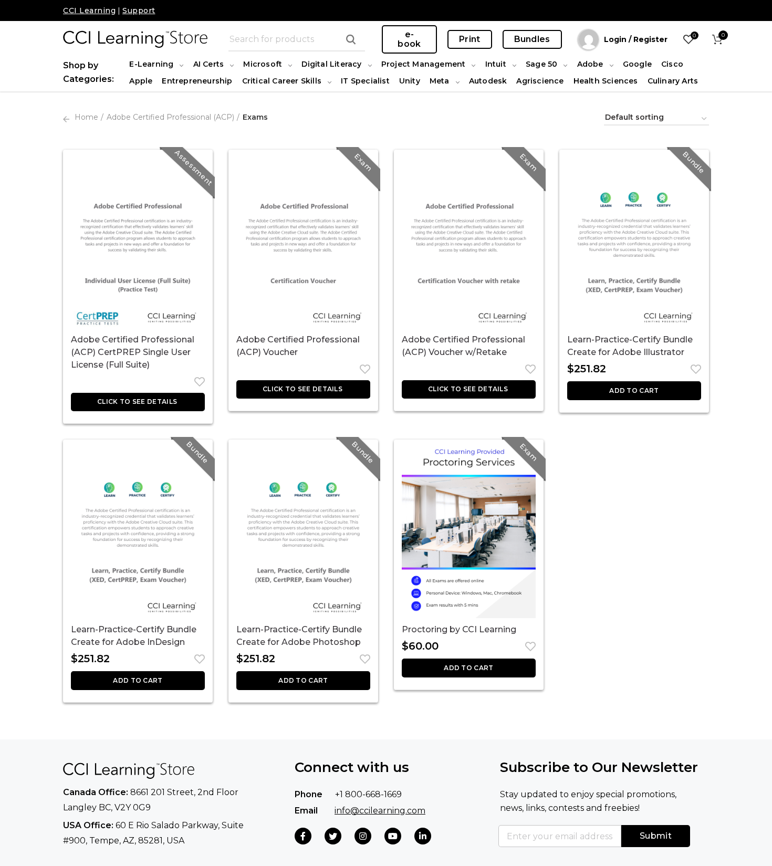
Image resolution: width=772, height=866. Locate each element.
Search (351, 39)
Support (138, 10)
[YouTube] (392, 836)
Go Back (66, 119)
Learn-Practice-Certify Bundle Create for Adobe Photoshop (299, 635)
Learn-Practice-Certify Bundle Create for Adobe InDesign (133, 635)
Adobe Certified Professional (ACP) (170, 117)
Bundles (532, 39)
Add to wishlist (197, 382)
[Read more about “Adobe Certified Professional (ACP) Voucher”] (303, 389)
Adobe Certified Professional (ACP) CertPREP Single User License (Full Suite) (132, 352)
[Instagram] (362, 836)
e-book (409, 39)
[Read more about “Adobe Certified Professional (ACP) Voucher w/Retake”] (469, 389)
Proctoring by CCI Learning (459, 629)
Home (86, 117)
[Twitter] (333, 836)
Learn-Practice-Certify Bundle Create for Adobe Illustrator (630, 346)
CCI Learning (89, 10)
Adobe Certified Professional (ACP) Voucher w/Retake (463, 346)
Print (470, 39)
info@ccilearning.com (380, 811)
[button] (634, 390)
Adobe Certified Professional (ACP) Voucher (298, 346)
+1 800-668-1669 (368, 794)
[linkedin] (422, 836)
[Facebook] (303, 836)
